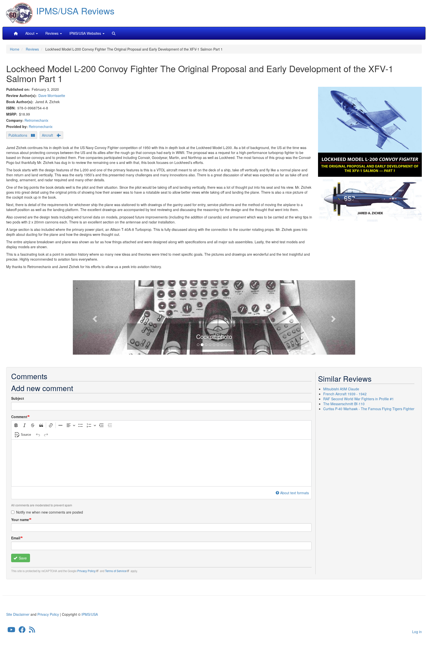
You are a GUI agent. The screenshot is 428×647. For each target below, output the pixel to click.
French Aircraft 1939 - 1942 (345, 393)
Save (22, 557)
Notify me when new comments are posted (49, 512)
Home (14, 49)
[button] (214, 316)
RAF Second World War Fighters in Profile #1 (358, 398)
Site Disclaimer (17, 614)
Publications (17, 135)
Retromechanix (36, 120)
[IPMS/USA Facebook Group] (22, 630)
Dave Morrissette (51, 95)
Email (15, 537)
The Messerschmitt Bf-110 (344, 403)
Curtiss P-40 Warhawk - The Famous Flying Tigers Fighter (368, 408)
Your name (20, 519)
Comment (19, 416)
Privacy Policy (86, 571)
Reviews (32, 49)
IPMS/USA (89, 614)
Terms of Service (115, 571)
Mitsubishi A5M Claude (341, 388)
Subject (17, 398)
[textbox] (161, 463)
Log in (417, 631)
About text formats (294, 492)
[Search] (113, 33)
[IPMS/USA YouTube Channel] (11, 630)
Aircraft (47, 135)
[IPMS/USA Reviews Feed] (32, 630)
